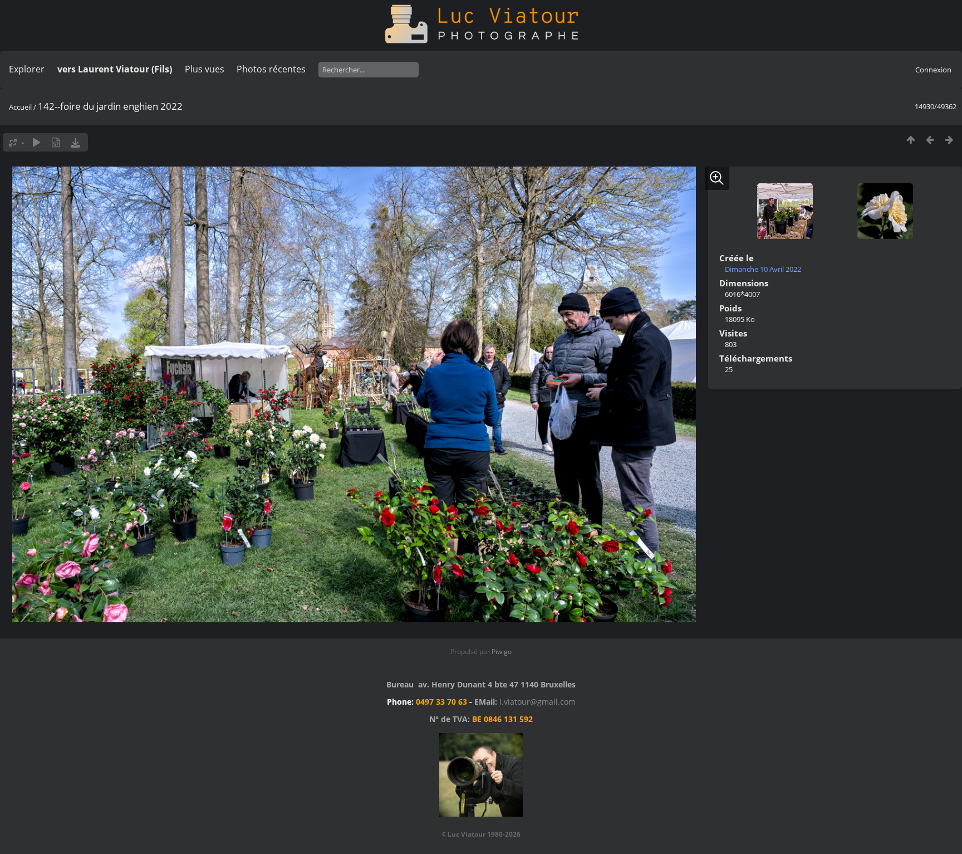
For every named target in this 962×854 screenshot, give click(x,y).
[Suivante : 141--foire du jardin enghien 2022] (949, 139)
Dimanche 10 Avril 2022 (763, 269)
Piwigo (502, 651)
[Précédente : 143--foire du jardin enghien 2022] (930, 139)
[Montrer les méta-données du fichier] (56, 142)
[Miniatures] (910, 139)
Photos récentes (271, 69)
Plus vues (204, 69)
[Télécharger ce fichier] (75, 142)
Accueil (20, 107)
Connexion (933, 70)
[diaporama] (36, 142)
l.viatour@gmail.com (537, 701)
